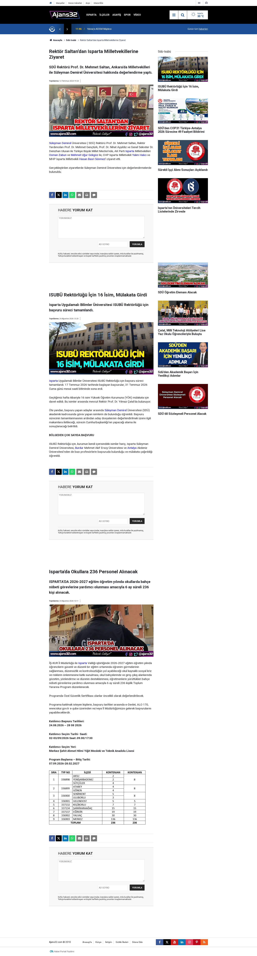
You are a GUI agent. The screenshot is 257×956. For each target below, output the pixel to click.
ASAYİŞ (116, 14)
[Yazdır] (87, 195)
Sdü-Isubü (71, 40)
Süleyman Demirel (60, 143)
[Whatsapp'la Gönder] (72, 195)
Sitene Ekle (98, 3)
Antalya (132, 448)
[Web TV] (199, 2)
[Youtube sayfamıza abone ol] (174, 942)
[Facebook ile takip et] (159, 942)
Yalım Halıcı (139, 155)
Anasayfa (57, 40)
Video (137, 14)
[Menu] (174, 15)
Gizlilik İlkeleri (122, 942)
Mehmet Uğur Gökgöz (84, 155)
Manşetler (60, 3)
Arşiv (88, 3)
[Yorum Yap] (94, 195)
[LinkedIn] (65, 195)
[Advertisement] (35, 79)
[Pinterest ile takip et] (196, 942)
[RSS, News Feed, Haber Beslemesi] (204, 942)
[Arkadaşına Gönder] (79, 195)
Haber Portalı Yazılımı (64, 951)
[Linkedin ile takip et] (182, 942)
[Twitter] (59, 195)
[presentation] (60, 29)
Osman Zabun (57, 155)
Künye (98, 942)
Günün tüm (198, 29)
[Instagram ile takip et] (189, 942)
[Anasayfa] (50, 3)
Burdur (79, 448)
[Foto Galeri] (206, 2)
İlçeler (104, 14)
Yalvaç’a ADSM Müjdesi (99, 29)
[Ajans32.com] (64, 14)
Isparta (91, 14)
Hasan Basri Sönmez (92, 159)
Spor (127, 14)
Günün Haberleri (75, 3)
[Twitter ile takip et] (167, 942)
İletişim (108, 942)
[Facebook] (52, 195)
